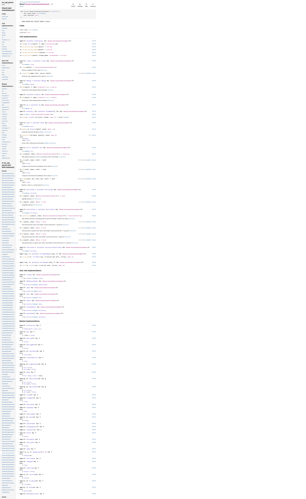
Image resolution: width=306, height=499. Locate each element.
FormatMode (53, 55)
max (23, 160)
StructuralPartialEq (53, 247)
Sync (28, 294)
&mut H (53, 135)
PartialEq (30, 189)
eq (23, 196)
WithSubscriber (33, 494)
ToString (30, 468)
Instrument (31, 414)
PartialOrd (31, 209)
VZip (31, 487)
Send (28, 288)
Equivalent (33, 379)
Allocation (31, 325)
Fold (30, 117)
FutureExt (30, 404)
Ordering (66, 154)
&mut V (70, 257)
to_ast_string (27, 55)
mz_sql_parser (24, 2)
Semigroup (37, 452)
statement (37, 2)
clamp (24, 179)
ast (29, 2)
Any (28, 332)
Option (71, 216)
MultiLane (27, 491)
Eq (27, 105)
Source (22, 6)
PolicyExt (30, 442)
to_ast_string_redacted (31, 52)
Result (54, 87)
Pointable (30, 439)
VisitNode (44, 262)
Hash (28, 123)
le (23, 228)
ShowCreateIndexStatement (58, 41)
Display (37, 94)
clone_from (26, 73)
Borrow (29, 338)
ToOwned (30, 461)
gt (23, 234)
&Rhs (37, 202)
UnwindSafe (31, 313)
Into (31, 417)
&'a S (43, 452)
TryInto (32, 481)
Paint (29, 433)
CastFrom (26, 354)
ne (23, 202)
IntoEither (31, 423)
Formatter (41, 87)
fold (24, 117)
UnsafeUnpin (31, 307)
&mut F (52, 117)
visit (24, 265)
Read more (44, 70)
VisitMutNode (45, 254)
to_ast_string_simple (30, 47)
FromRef (30, 398)
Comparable (33, 364)
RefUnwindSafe (32, 281)
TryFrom (32, 474)
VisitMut (36, 257)
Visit (31, 265)
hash (24, 129)
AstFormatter (50, 44)
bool (36, 15)
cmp (23, 154)
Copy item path (52, 4)
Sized (27, 140)
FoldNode (49, 111)
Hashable (30, 407)
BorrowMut (30, 345)
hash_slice (26, 135)
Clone (29, 61)
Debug (29, 81)
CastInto (32, 351)
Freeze (29, 275)
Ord (28, 148)
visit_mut (25, 257)
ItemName (42, 13)
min (23, 169)
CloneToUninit (32, 358)
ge (23, 240)
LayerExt (30, 430)
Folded (26, 114)
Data (28, 372)
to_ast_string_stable (30, 49)
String (49, 47)
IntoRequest (31, 427)
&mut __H (51, 129)
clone (24, 67)
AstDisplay (38, 41)
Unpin (29, 300)
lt (23, 222)
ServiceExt (31, 458)
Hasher (32, 129)
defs (32, 2)
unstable (88, 73)
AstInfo (54, 11)
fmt (23, 44)
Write (30, 44)
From (28, 395)
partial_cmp (26, 216)
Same (28, 449)
